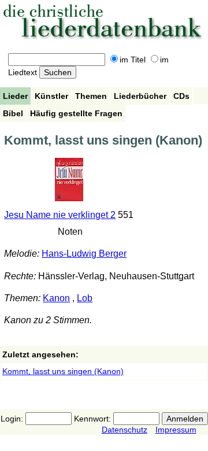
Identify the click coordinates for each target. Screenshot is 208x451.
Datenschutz (124, 429)
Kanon (56, 298)
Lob (84, 298)
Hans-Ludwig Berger (84, 253)
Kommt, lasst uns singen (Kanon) (63, 371)
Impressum (175, 429)
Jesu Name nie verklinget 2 (60, 215)
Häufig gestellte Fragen (76, 113)
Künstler (51, 96)
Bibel (13, 113)
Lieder (15, 96)
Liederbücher (140, 96)
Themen (91, 96)
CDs (181, 96)
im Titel (133, 59)
